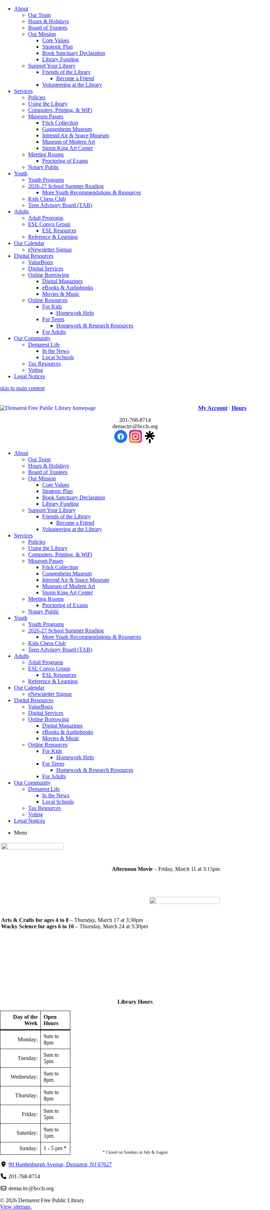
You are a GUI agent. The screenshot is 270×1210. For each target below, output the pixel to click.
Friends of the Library (66, 72)
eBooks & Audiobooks (67, 288)
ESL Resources (59, 230)
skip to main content (22, 388)
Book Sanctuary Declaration (73, 53)
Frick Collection (60, 123)
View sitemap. (16, 1207)
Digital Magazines (62, 281)
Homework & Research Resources (94, 326)
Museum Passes (45, 116)
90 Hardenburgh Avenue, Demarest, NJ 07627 (60, 1164)
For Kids (52, 307)
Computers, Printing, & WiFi (60, 110)
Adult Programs (45, 218)
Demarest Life (44, 345)
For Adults (54, 332)
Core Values (55, 40)
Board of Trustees (48, 28)
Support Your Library (52, 66)
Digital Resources (33, 256)
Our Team (39, 15)
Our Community (32, 338)
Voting (35, 370)
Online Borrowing (48, 275)
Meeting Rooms (46, 154)
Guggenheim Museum (67, 129)
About (21, 9)
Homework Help (75, 313)
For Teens (53, 319)
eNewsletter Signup (50, 249)
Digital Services (45, 269)
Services (23, 91)
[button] (87, 408)
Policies (36, 97)
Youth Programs (46, 180)
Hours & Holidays (48, 21)
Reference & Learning (53, 237)
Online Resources (48, 300)
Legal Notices (29, 376)
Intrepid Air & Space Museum (75, 135)
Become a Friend (75, 78)
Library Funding (60, 59)
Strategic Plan (57, 47)
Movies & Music (60, 294)
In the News (55, 351)
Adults (21, 211)
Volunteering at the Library (72, 85)
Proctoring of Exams (65, 161)
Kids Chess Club (47, 199)
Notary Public (43, 167)
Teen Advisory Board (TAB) (60, 205)
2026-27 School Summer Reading (66, 186)
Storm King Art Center (67, 148)
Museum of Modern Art (68, 142)
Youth (20, 173)
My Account (212, 408)
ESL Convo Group (49, 224)
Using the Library (48, 104)
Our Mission (42, 34)
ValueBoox (40, 262)
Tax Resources (44, 364)
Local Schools (58, 357)
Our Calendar (29, 243)
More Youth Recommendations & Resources (91, 192)
